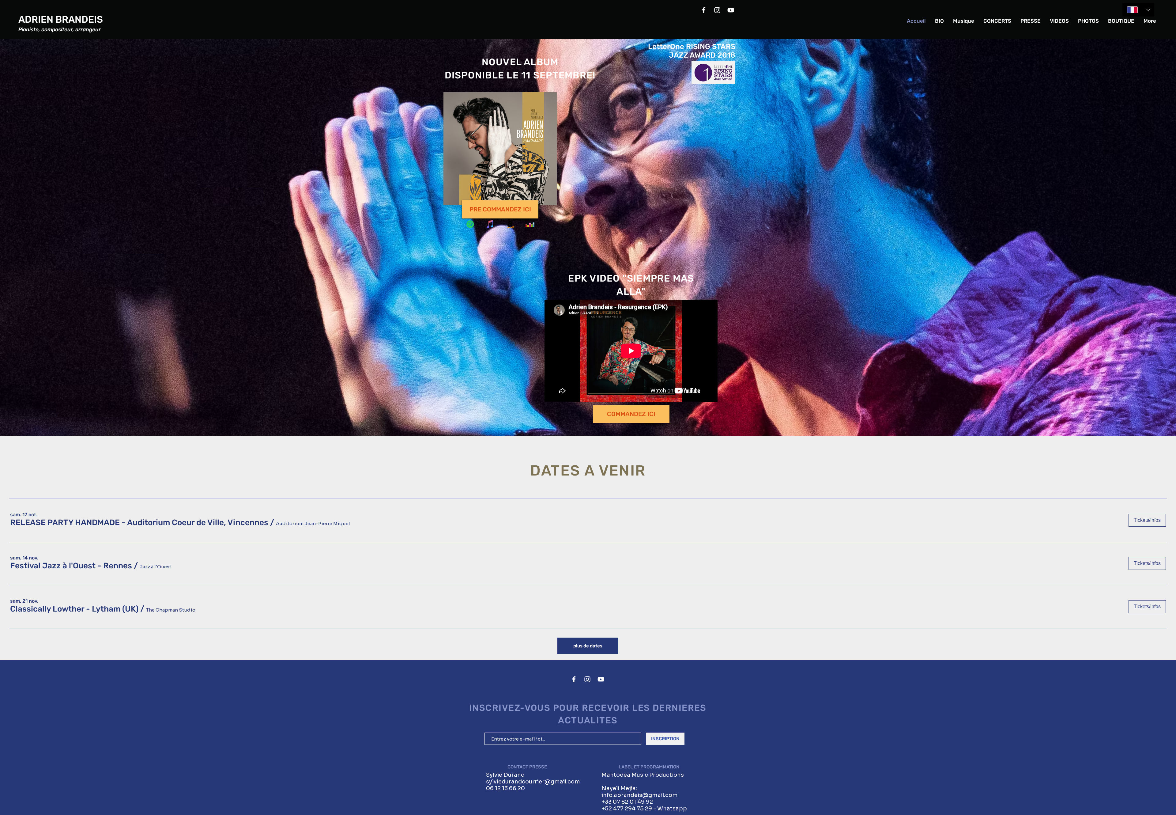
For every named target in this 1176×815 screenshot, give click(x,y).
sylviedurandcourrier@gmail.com (533, 781)
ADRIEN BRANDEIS (60, 19)
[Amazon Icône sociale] (510, 224)
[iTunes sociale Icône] (490, 224)
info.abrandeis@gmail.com (639, 795)
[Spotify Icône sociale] (470, 224)
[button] (139, 522)
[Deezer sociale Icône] (530, 224)
